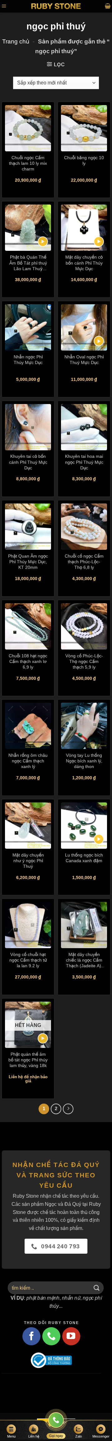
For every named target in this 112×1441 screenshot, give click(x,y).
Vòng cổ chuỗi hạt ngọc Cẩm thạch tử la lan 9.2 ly (28, 960)
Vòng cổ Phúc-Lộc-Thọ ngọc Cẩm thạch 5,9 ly (84, 661)
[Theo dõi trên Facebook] (31, 1336)
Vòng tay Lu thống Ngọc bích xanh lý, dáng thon (84, 760)
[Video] (43, 241)
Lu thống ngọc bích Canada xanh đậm (84, 857)
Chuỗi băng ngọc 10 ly (84, 160)
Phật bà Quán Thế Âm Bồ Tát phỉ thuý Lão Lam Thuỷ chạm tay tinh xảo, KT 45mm (28, 262)
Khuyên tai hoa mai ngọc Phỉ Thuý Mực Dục (84, 461)
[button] (4, 6)
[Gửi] (97, 1288)
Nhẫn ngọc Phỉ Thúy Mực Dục (28, 359)
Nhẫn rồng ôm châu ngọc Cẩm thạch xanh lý (28, 760)
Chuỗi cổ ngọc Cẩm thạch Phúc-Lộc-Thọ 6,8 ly (84, 561)
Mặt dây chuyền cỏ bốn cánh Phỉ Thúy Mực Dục (84, 262)
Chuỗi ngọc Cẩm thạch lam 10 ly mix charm (28, 163)
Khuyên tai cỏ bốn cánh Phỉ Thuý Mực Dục (28, 461)
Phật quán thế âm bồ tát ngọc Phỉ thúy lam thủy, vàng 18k (28, 1059)
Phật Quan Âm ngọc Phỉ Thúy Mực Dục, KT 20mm (28, 561)
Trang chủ (15, 41)
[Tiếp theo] (68, 1109)
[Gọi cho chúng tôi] (51, 1336)
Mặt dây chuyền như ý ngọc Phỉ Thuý (28, 860)
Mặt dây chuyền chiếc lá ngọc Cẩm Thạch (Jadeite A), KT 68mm (84, 960)
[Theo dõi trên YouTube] (71, 1336)
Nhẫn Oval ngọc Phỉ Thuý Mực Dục (84, 359)
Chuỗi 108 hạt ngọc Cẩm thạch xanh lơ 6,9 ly (28, 661)
